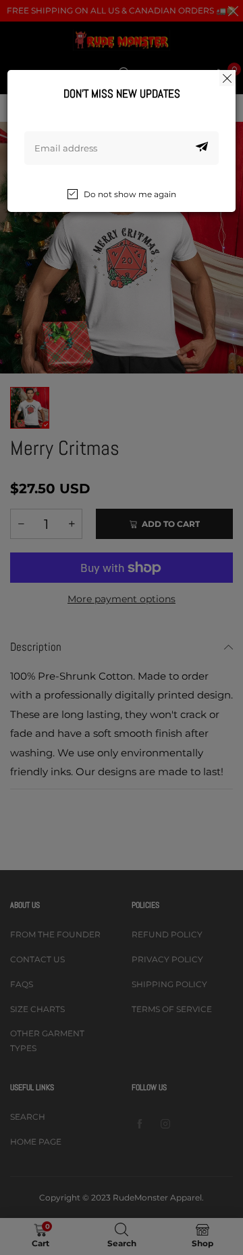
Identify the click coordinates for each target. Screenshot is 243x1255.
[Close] (227, 78)
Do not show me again (130, 194)
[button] (202, 148)
